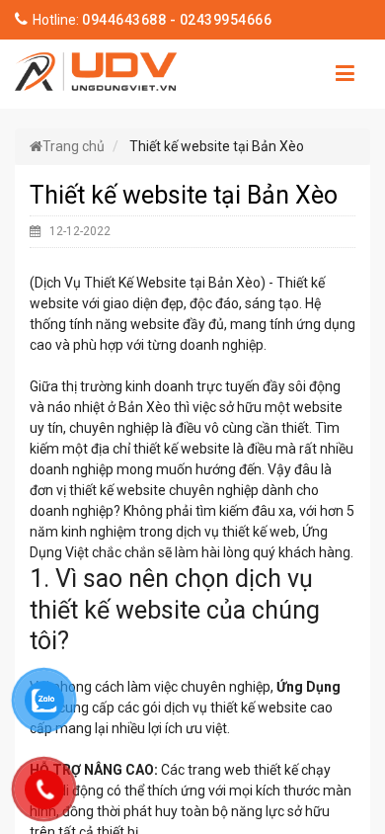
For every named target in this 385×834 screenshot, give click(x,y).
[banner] (96, 69)
